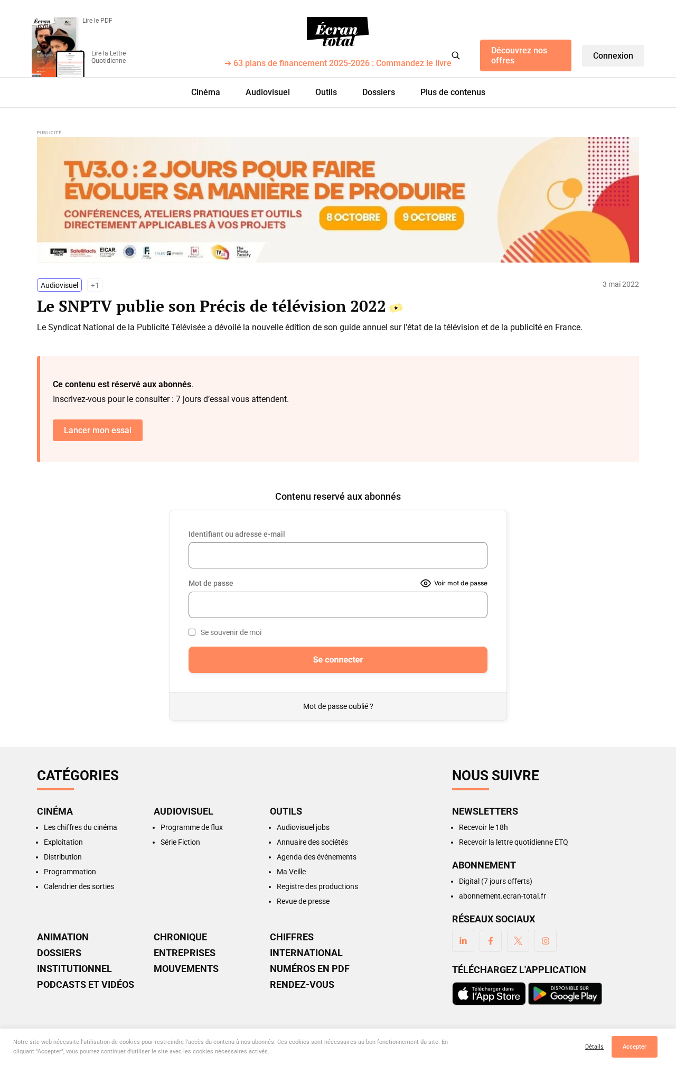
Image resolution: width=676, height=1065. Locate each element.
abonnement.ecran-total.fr (502, 896)
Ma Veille (291, 871)
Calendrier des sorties (79, 886)
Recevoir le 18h (483, 827)
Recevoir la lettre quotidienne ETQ (513, 842)
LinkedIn (463, 941)
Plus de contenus (452, 92)
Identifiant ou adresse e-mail (237, 534)
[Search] (456, 55)
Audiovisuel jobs (303, 827)
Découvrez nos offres (519, 55)
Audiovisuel (268, 92)
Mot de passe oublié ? (338, 706)
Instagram (545, 941)
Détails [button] (594, 1046)
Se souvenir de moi (231, 632)
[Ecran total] (338, 31)
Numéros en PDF (310, 969)
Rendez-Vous (302, 984)
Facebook (491, 941)
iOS (489, 993)
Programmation (70, 871)
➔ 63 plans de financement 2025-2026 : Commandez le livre (338, 63)
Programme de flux (192, 827)
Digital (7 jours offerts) (495, 881)
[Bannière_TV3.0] (338, 200)
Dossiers (378, 92)
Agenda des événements (316, 857)
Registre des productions (317, 886)
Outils (326, 92)
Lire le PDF (97, 20)
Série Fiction (180, 842)
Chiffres (292, 937)
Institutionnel (74, 969)
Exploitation (63, 842)
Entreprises (184, 953)
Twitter (518, 941)
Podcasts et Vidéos (85, 984)
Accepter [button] (634, 1046)
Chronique (180, 937)
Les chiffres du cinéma (80, 827)
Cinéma (205, 92)
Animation (63, 937)
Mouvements (186, 969)
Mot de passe (211, 583)
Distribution (63, 857)
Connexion (613, 56)
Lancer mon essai (98, 430)
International (306, 953)
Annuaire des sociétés (312, 842)
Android (565, 993)
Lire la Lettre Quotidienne (108, 57)
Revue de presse (303, 901)
